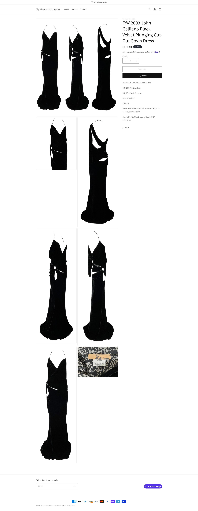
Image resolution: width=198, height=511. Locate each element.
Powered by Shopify (59, 506)
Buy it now (142, 76)
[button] (74, 9)
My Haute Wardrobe (46, 506)
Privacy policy (71, 505)
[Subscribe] (74, 486)
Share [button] (127, 127)
